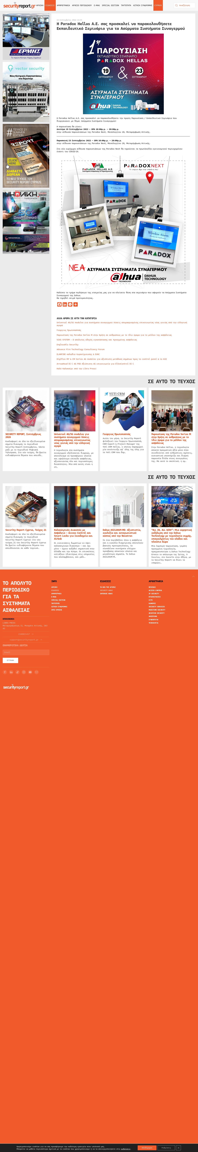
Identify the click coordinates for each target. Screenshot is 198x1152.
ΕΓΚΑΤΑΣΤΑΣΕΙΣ (155, 597)
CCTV (151, 600)
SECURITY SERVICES (157, 606)
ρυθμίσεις (125, 1149)
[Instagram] (24, 672)
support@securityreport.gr (24, 639)
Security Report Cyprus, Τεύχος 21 (25, 530)
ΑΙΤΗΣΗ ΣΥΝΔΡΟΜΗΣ (142, 5)
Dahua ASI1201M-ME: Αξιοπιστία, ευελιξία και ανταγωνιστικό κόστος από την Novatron (122, 533)
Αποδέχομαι (147, 1147)
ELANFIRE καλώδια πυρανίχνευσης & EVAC (78, 354)
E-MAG (97, 5)
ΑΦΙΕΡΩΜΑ (153, 616)
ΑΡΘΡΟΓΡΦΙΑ (56, 593)
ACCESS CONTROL (155, 590)
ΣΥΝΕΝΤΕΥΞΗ (153, 619)
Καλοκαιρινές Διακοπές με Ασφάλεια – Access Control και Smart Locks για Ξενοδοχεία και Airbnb (73, 534)
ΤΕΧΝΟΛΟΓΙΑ (153, 623)
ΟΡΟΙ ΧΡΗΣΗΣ (56, 610)
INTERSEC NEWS (106, 593)
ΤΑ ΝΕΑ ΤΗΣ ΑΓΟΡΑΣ (108, 587)
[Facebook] (5, 672)
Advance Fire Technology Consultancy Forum (81, 349)
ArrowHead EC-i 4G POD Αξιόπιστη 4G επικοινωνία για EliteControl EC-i (95, 363)
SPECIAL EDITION (110, 5)
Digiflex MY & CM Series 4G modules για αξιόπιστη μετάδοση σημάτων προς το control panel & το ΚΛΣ (112, 359)
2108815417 (24, 634)
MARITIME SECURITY (157, 610)
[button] (193, 576)
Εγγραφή (10, 660)
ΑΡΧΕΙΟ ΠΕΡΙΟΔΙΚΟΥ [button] (82, 5)
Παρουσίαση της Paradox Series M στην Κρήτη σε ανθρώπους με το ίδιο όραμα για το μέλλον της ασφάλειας (114, 335)
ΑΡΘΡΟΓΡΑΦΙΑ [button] (63, 5)
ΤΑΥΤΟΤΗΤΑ (126, 5)
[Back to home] (19, 5)
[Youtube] (30, 672)
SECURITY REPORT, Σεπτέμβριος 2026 (23, 435)
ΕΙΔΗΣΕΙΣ (55, 590)
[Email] (36, 672)
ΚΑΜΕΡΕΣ (152, 603)
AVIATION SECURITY (157, 613)
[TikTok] (17, 672)
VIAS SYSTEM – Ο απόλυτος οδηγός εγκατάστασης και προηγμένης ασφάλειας (97, 339)
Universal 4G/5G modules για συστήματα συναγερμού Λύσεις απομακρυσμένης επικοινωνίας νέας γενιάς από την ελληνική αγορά (122, 324)
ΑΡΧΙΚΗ (39, 5)
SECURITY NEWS (106, 590)
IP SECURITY (154, 593)
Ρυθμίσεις (166, 1147)
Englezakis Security (67, 344)
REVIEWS (152, 587)
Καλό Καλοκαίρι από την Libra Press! (76, 368)
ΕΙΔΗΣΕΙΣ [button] (50, 5)
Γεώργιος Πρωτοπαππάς (69, 330)
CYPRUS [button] (158, 5)
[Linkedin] (11, 672)
